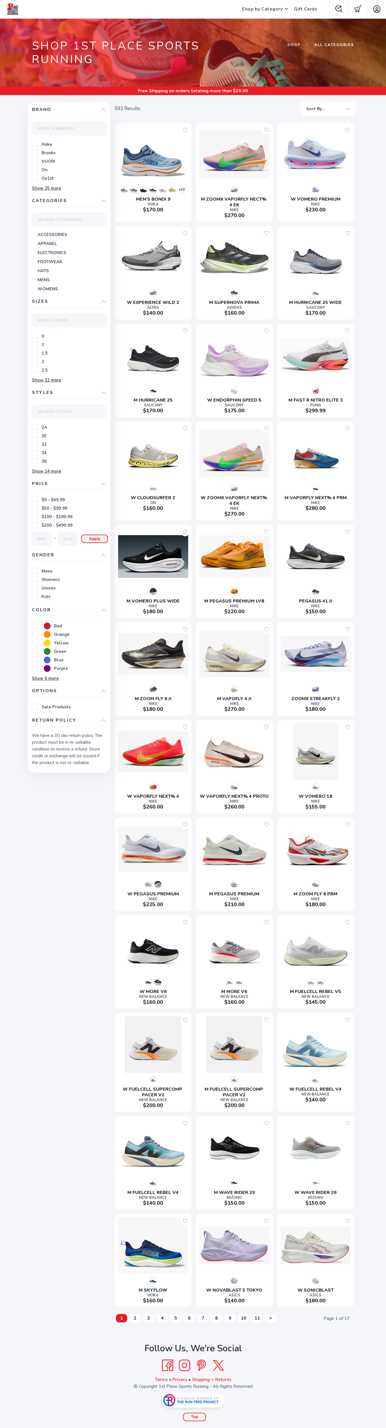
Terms (161, 1379)
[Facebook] (167, 1365)
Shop (294, 45)
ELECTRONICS (52, 253)
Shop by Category (262, 9)
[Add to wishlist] (185, 129)
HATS (43, 271)
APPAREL (47, 243)
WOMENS (48, 289)
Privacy (179, 1379)
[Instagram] (184, 1365)
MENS (44, 280)
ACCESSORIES (52, 234)
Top (194, 1417)
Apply (95, 538)
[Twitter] (218, 1365)
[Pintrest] (201, 1365)
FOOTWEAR (50, 262)
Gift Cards (305, 9)
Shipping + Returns (211, 1379)
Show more (46, 188)
